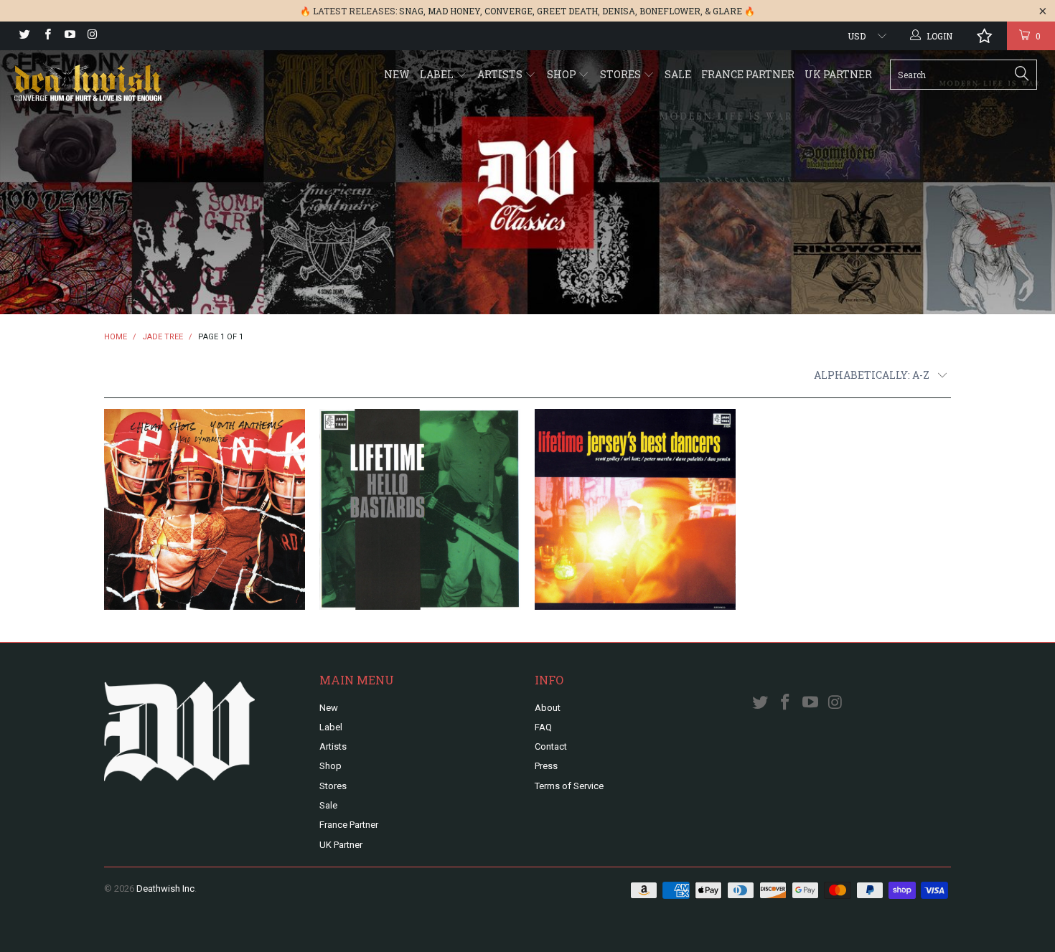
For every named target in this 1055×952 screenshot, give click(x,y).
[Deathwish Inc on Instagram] (91, 36)
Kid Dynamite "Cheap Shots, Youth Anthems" (204, 509)
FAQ (543, 727)
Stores (621, 74)
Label (438, 74)
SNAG (411, 11)
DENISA (618, 11)
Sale (678, 74)
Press (546, 765)
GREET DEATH (567, 11)
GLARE (727, 11)
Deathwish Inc (165, 888)
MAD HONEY (454, 11)
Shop (562, 74)
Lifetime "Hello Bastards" (419, 509)
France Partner (747, 74)
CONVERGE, (509, 11)
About (548, 707)
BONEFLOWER (669, 11)
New (397, 74)
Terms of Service (569, 786)
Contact (551, 746)
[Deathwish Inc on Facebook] (46, 36)
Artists (501, 74)
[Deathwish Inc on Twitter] (24, 36)
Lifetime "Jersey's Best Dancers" (635, 509)
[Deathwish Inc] (91, 84)
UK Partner (838, 74)
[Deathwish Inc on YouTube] (69, 36)
